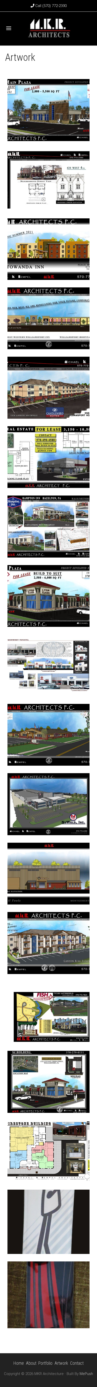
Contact (77, 1363)
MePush (86, 1373)
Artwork (61, 1363)
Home (18, 1363)
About (31, 1363)
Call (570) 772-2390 (50, 6)
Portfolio (45, 1363)
